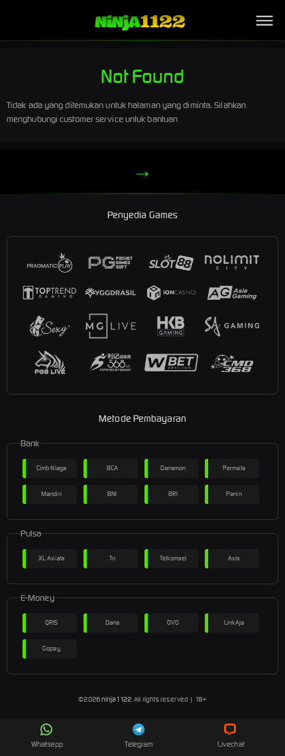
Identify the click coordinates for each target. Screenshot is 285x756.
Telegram (139, 744)
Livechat (231, 744)
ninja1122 (116, 699)
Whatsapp (47, 744)
